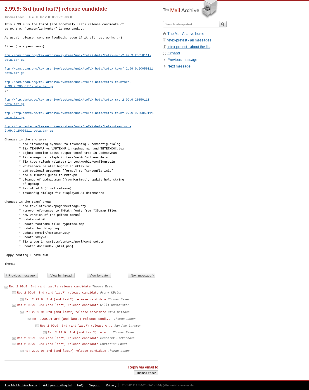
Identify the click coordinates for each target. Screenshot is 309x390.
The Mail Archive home (185, 34)
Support (94, 385)
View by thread (61, 275)
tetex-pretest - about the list (188, 47)
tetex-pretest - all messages (189, 40)
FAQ (80, 385)
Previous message (21, 275)
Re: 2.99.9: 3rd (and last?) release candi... (72, 319)
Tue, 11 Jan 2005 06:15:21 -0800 (50, 17)
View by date (99, 275)
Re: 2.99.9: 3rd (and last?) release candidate (49, 286)
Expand (173, 53)
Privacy (111, 385)
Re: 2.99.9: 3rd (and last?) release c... (76, 325)
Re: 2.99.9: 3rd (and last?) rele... (79, 332)
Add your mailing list (57, 385)
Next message (141, 275)
